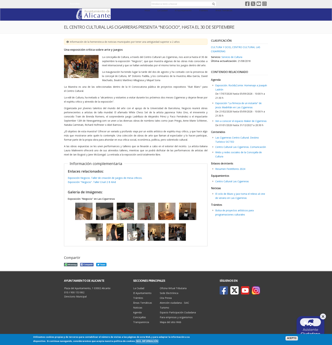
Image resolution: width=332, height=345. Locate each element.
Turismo (164, 307)
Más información (147, 341)
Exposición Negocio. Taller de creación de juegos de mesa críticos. (105, 178)
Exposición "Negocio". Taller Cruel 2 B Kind (92, 182)
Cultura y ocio (221, 47)
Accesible (75, 3)
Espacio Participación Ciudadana (178, 312)
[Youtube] (245, 290)
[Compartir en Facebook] (87, 264)
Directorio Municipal (75, 296)
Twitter (253, 4)
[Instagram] (256, 290)
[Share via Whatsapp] (70, 264)
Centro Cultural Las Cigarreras (232, 181)
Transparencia (141, 322)
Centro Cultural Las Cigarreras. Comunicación (240, 147)
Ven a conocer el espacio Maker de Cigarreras (241, 121)
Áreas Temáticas (223, 10)
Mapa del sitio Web (170, 322)
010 (66, 292)
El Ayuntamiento (183, 10)
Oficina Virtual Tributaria (173, 288)
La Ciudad (163, 10)
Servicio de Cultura (232, 57)
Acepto (291, 338)
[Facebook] (224, 290)
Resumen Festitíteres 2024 (230, 169)
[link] (93, 17)
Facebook (247, 4)
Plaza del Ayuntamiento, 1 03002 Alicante (87, 288)
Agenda (137, 312)
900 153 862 (77, 292)
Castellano (121, 4)
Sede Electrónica (169, 293)
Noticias (137, 307)
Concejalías (139, 317)
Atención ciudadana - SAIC (174, 302)
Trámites (203, 10)
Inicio (147, 10)
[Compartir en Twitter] (101, 264)
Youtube (259, 4)
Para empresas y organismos (176, 317)
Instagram (264, 4)
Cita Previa (166, 298)
